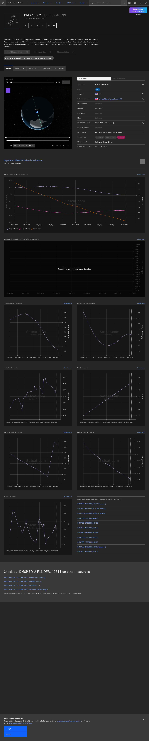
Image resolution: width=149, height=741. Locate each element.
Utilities (70, 3)
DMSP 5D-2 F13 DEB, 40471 (87, 552)
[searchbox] (105, 3)
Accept (8, 729)
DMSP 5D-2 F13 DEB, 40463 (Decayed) (91, 547)
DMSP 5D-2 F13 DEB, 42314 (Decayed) (91, 504)
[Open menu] (3, 3)
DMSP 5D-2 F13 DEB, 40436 (87, 532)
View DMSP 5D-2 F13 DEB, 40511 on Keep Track (21, 581)
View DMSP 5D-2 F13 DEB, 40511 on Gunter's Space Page (25, 589)
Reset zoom (141, 175)
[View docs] (129, 3)
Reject (8, 734)
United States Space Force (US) (110, 99)
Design (58, 3)
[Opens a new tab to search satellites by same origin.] (143, 94)
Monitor (46, 3)
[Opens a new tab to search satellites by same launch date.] (143, 123)
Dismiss (138, 14)
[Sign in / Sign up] (146, 3)
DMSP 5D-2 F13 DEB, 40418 (87, 523)
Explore (34, 3)
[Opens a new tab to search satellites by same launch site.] (143, 132)
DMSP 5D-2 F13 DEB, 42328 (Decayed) (91, 509)
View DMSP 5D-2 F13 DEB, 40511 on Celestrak (21, 585)
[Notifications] (140, 3)
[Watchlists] (135, 3)
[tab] (8, 68)
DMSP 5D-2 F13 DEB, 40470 (87, 528)
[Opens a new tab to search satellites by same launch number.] (143, 85)
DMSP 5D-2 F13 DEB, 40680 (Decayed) (91, 513)
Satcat (15, 3)
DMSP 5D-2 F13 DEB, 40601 (87, 542)
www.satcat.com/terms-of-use (20, 723)
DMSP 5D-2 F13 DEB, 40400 (87, 518)
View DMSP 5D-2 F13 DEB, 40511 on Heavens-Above (23, 578)
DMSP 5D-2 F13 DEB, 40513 (87, 537)
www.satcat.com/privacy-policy (68, 721)
